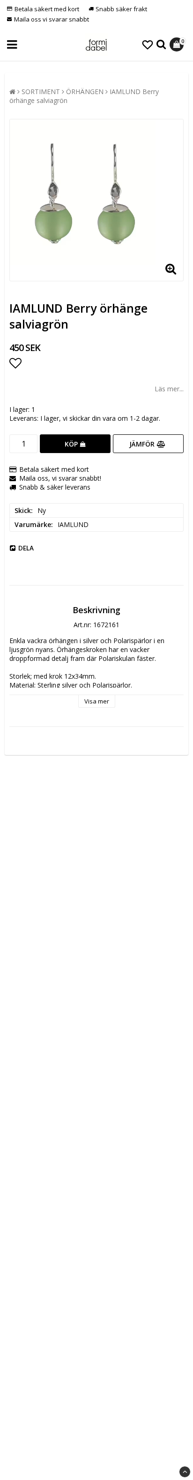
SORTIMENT (41, 91)
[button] (147, 44)
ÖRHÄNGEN (85, 91)
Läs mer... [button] (169, 388)
